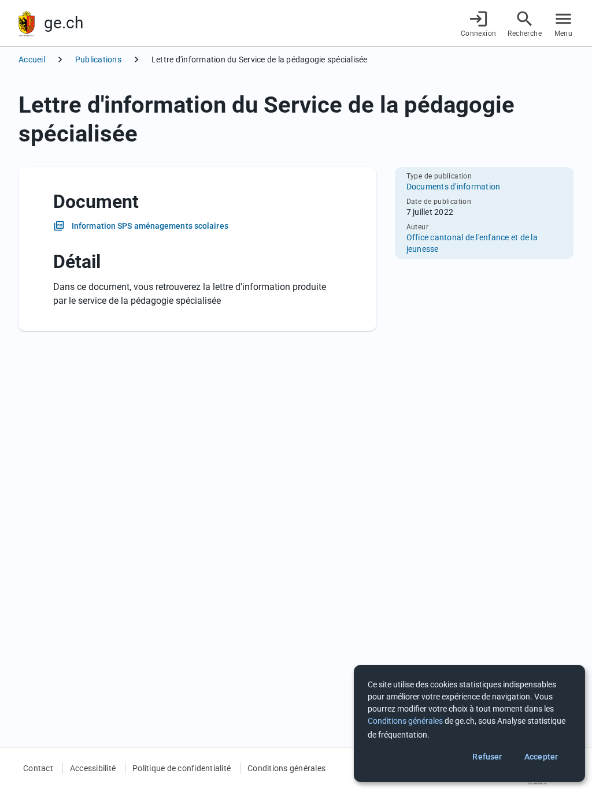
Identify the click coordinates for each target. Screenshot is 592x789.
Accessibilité (93, 768)
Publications (98, 59)
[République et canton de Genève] (26, 23)
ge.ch (63, 22)
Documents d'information (453, 186)
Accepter (541, 756)
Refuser (487, 756)
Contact (38, 768)
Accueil (31, 59)
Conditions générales (286, 768)
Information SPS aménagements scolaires (150, 225)
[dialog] (469, 723)
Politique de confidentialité (181, 768)
